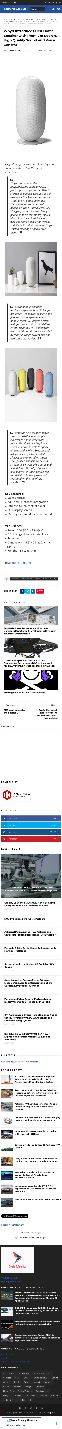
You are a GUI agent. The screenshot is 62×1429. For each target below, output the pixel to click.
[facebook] (45, 3)
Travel (26, 1382)
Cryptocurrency (40, 1378)
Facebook (32, 819)
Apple (11, 1373)
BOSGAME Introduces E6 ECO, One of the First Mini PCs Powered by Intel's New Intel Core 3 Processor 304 (37, 1311)
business (17, 1386)
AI (4, 1373)
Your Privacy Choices (24, 1420)
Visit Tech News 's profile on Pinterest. (20, 1061)
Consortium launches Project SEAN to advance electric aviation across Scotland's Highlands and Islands (37, 1338)
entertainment (31, 19)
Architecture (24, 1373)
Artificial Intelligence (42, 1373)
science (18, 1395)
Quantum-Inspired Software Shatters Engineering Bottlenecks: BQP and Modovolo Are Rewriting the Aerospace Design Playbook (29, 663)
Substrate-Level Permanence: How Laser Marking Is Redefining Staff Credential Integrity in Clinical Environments (30, 631)
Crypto (26, 1378)
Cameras (7, 1378)
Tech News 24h (9, 1278)
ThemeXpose (49, 1412)
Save (41, 590)
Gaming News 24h (11, 1281)
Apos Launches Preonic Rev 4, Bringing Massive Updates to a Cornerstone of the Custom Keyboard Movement (36, 1093)
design (28, 1386)
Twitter (32, 825)
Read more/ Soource (18, 563)
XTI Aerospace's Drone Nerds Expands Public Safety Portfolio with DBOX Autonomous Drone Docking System (35, 1079)
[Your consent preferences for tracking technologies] (57, 1424)
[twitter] (49, 3)
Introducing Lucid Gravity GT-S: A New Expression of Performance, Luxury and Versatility (35, 1189)
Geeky (6, 1382)
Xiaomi (37, 1382)
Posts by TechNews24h (12, 1224)
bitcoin (6, 1386)
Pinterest (32, 839)
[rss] (60, 3)
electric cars (8, 1391)
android (47, 1382)
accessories (16, 19)
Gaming (54, 1378)
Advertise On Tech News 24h (15, 1361)
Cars (17, 1378)
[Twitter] (26, 1408)
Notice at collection (15, 1425)
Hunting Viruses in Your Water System (24, 692)
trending (21, 1400)
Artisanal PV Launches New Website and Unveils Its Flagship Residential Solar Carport (36, 1106)
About (4, 1358)
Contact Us (6, 1354)
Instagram (32, 832)
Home (6, 19)
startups (54, 1395)
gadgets (44, 19)
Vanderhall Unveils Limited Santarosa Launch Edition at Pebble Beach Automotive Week (34, 1175)
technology (11, 22)
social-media (31, 1395)
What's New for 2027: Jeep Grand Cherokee (38, 1199)
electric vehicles (24, 1391)
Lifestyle (16, 1382)
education (40, 1386)
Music (53, 19)
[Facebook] (20, 1408)
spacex (44, 1395)
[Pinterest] (56, 3)
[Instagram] (53, 3)
